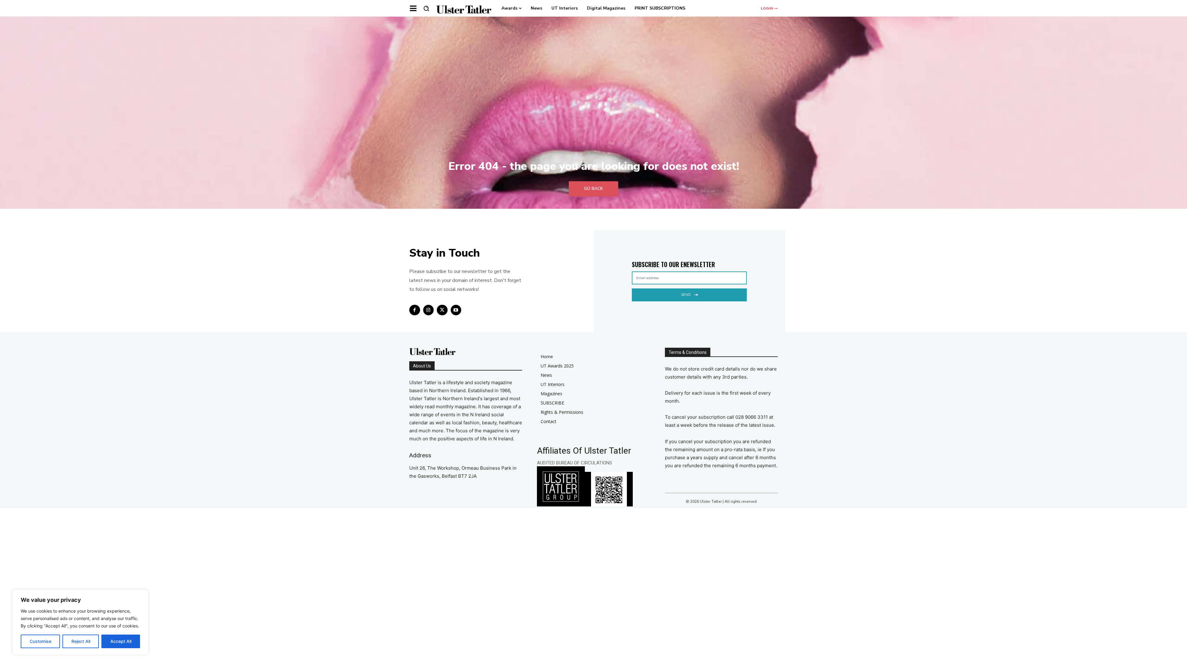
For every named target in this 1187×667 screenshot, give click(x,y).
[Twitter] (442, 310)
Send (686, 294)
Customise (40, 641)
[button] (426, 8)
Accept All (120, 641)
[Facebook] (414, 310)
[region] (80, 622)
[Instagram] (428, 310)
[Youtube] (456, 310)
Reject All (80, 641)
